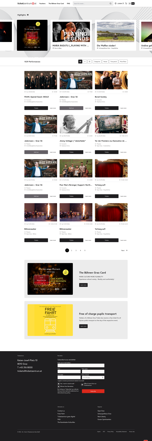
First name (84, 369)
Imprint (98, 431)
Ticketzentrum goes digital (66, 416)
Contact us (61, 411)
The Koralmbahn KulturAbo (66, 422)
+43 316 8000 (26, 367)
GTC (104, 431)
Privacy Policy (111, 431)
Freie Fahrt (61, 414)
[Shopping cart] (126, 3)
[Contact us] (116, 3)
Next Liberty (102, 416)
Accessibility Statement (121, 431)
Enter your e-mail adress (64, 363)
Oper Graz (101, 411)
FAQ (68, 3)
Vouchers (42, 3)
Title (59, 369)
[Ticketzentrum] (26, 3)
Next (122, 250)
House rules (132, 431)
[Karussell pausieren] (27, 15)
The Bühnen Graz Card (56, 3)
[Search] (110, 3)
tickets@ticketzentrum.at (29, 370)
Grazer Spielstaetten (104, 419)
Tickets (36, 108)
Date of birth (85, 375)
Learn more (53, 108)
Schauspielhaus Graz (104, 414)
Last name (60, 374)
